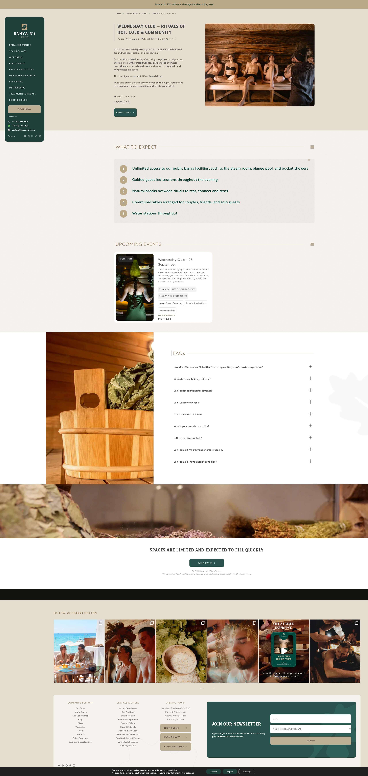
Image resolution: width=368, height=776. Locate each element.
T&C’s (80, 730)
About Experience (128, 708)
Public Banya (17, 63)
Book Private (172, 737)
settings (190, 773)
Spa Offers (16, 81)
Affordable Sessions (128, 742)
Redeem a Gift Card (128, 730)
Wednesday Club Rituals (128, 734)
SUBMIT (311, 740)
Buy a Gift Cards (128, 727)
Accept (213, 771)
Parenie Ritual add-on (196, 303)
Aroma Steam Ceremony (170, 303)
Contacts (80, 734)
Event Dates (123, 112)
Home (118, 13)
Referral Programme (128, 719)
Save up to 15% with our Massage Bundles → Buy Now (184, 4)
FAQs (80, 723)
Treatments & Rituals (22, 93)
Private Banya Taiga (21, 69)
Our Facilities (128, 712)
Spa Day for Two (128, 745)
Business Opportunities (80, 742)
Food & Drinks (18, 100)
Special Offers (128, 723)
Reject (230, 771)
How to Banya (80, 712)
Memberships (17, 87)
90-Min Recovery (174, 746)
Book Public (171, 728)
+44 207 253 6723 (20, 121)
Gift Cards (16, 57)
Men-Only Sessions (176, 719)
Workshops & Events (22, 75)
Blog (80, 719)
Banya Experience (20, 45)
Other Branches (80, 738)
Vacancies (80, 727)
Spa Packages (18, 51)
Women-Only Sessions (175, 715)
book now (24, 109)
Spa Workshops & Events (128, 738)
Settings (247, 771)
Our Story (80, 708)
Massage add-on (167, 310)
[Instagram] (79, 651)
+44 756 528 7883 (20, 125)
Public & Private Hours (175, 712)
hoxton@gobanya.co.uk (23, 130)
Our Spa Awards (80, 715)
